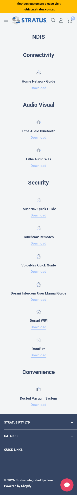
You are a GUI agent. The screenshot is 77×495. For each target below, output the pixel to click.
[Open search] (53, 20)
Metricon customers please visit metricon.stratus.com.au (38, 6)
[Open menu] (6, 20)
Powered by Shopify (17, 486)
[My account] (61, 20)
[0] (69, 20)
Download (38, 88)
